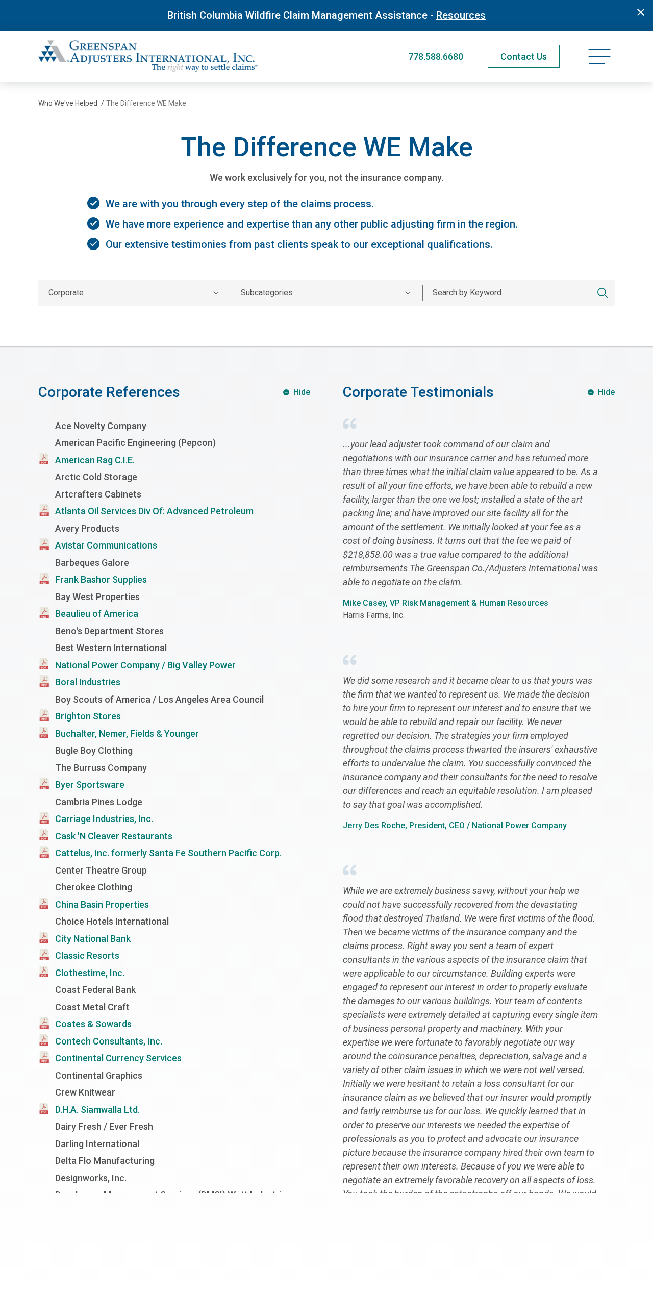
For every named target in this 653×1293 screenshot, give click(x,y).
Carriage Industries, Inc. (104, 818)
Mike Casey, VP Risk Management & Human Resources (445, 603)
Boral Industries (87, 682)
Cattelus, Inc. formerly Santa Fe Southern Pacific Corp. (168, 853)
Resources (461, 15)
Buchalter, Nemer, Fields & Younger (127, 733)
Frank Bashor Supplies (101, 579)
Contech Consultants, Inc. (108, 1041)
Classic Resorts (87, 955)
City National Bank (93, 938)
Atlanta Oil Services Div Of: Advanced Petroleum (154, 511)
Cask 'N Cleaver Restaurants (113, 836)
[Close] (641, 12)
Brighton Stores (88, 716)
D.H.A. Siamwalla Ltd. (97, 1109)
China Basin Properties (102, 904)
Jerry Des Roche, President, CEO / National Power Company (455, 825)
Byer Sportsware (89, 784)
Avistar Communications (106, 545)
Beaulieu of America (96, 613)
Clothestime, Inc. (89, 972)
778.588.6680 (435, 56)
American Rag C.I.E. (95, 460)
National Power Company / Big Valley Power (145, 665)
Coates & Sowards (93, 1023)
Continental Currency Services (118, 1058)
